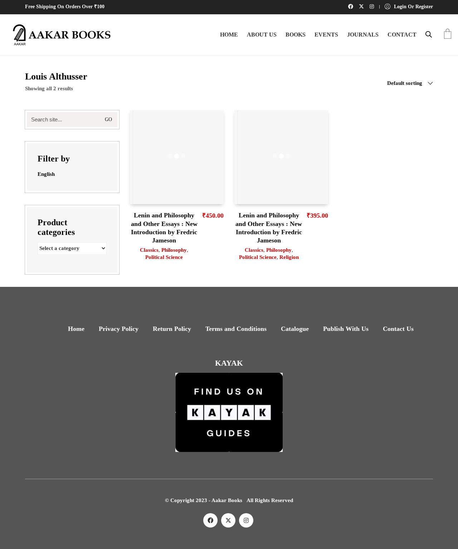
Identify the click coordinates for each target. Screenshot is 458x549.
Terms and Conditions (236, 328)
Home (76, 328)
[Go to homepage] (59, 34)
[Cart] (448, 34)
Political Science (164, 257)
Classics (149, 250)
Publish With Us (346, 328)
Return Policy (172, 328)
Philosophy (174, 250)
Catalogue (295, 328)
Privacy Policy (118, 328)
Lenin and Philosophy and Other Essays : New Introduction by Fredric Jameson (164, 228)
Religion (289, 257)
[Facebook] (210, 520)
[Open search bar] (428, 34)
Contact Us (398, 328)
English (46, 174)
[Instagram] (246, 520)
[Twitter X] (228, 520)
